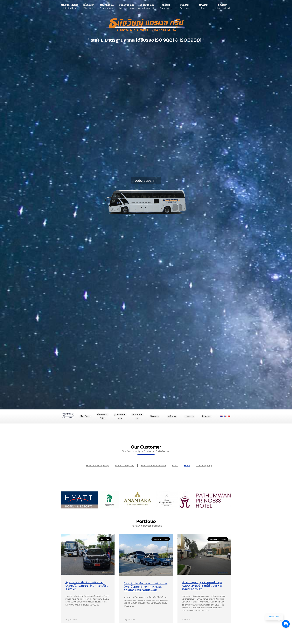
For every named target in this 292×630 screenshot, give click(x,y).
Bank (175, 465)
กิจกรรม (166, 5)
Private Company (124, 465)
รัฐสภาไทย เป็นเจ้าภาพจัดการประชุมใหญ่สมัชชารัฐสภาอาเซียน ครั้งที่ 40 (86, 585)
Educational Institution (153, 465)
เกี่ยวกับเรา (88, 5)
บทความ (203, 5)
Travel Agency (204, 465)
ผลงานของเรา (146, 5)
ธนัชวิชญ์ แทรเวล (69, 5)
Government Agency (97, 465)
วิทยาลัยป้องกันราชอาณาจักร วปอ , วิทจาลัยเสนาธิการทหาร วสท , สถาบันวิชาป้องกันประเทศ (146, 586)
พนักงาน (184, 5)
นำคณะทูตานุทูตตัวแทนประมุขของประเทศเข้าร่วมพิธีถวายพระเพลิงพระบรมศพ (202, 585)
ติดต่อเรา (222, 5)
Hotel (187, 465)
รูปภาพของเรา (126, 5)
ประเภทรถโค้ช (107, 5)
